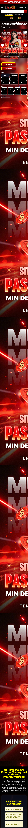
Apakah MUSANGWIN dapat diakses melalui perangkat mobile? (13, 816)
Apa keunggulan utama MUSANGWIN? (13, 823)
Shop (2, 7)
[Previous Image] (2, 45)
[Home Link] (9, 7)
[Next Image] (25, 45)
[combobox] (12, 11)
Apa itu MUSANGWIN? (15, 809)
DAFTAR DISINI (8, 64)
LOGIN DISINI (8, 68)
